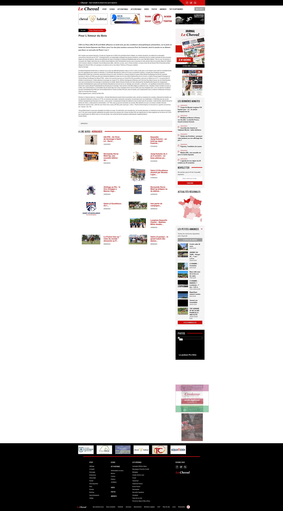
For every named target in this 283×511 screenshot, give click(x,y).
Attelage (91, 466)
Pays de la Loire (137, 498)
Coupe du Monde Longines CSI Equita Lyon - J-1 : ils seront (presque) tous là (190, 109)
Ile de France (136, 486)
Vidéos (146, 9)
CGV (158, 507)
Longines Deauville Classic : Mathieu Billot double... (158, 222)
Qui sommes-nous (98, 507)
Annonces (163, 9)
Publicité (120, 507)
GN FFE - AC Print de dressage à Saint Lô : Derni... (112, 139)
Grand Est (135, 481)
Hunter (91, 481)
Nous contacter (110, 507)
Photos (154, 9)
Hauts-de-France (137, 483)
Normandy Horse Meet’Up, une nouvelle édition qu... (111, 157)
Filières (113, 479)
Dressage (92, 472)
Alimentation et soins (117, 470)
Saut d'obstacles (94, 495)
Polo (90, 486)
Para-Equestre (93, 483)
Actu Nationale (123, 9)
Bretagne (135, 472)
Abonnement (138, 507)
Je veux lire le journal (190, 66)
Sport (104, 9)
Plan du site (166, 507)
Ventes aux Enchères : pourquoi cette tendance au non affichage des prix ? (190, 138)
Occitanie (135, 495)
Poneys (91, 489)
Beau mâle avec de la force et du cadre (195, 274)
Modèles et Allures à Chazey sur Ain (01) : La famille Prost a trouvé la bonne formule (189, 120)
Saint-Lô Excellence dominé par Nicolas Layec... (159, 172)
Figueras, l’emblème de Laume (191, 146)
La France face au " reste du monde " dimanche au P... (112, 239)
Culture (113, 476)
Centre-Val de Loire (138, 475)
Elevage (112, 9)
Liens (174, 507)
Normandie (97, 131)
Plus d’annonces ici (190, 322)
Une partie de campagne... (156, 205)
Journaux (128, 507)
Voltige (91, 498)
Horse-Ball (92, 478)
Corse (134, 478)
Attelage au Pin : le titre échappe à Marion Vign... (112, 189)
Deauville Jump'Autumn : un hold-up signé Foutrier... (158, 140)
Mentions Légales (149, 507)
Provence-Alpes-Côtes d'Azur (141, 501)
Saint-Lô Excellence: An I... (113, 205)
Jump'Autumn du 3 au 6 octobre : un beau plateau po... (158, 156)
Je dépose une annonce (190, 240)
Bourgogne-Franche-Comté (140, 469)
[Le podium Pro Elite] (190, 347)
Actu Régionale (136, 9)
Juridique (114, 482)
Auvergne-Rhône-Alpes (139, 466)
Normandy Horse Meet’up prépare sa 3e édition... (158, 189)
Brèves (113, 473)
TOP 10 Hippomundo (176, 9)
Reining (91, 492)
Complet (91, 469)
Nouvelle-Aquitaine (138, 492)
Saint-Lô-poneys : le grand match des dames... (159, 239)
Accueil (83, 30)
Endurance (92, 475)
